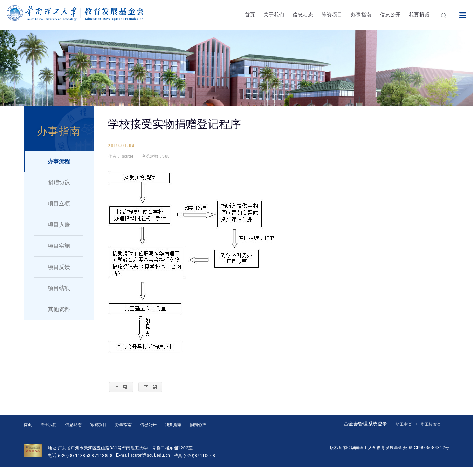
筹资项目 (332, 14)
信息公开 (390, 14)
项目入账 (59, 225)
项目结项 (59, 288)
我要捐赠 (419, 14)
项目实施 (59, 246)
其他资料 (59, 309)
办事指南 (361, 14)
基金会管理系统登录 (365, 423)
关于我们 (274, 14)
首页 (250, 14)
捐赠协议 (59, 182)
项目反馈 (59, 267)
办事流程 (59, 161)
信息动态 (303, 14)
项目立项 (59, 203)
